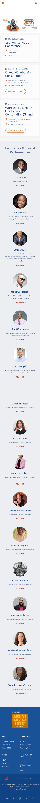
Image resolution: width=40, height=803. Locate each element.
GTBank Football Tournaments (25, 766)
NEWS (4, 760)
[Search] (36, 3)
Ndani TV (23, 762)
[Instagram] (20, 799)
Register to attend (15, 91)
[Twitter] (7, 798)
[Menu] (2, 3)
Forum (22, 741)
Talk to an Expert (25, 745)
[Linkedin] (26, 798)
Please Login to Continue (25, 749)
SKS (21, 770)
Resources (5, 766)
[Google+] (33, 798)
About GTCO (6, 748)
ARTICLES (5, 763)
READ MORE (20, 186)
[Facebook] (14, 798)
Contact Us (6, 745)
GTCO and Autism (8, 741)
